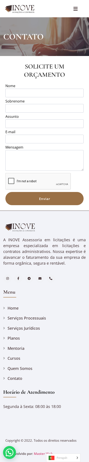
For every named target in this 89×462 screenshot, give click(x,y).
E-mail (10, 132)
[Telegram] (29, 278)
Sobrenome (15, 101)
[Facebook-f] (18, 278)
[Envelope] (40, 278)
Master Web (43, 453)
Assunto (12, 117)
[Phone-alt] (51, 278)
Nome (10, 86)
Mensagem (14, 147)
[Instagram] (7, 278)
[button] (9, 452)
